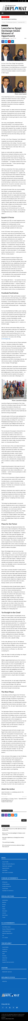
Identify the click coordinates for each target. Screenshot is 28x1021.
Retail (3, 906)
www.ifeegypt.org (6, 338)
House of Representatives (8, 929)
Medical (4, 902)
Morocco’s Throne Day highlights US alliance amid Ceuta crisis (13, 834)
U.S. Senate (5, 937)
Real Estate (5, 915)
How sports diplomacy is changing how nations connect (13, 838)
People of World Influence (8, 864)
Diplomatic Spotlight (7, 866)
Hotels (3, 908)
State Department (6, 931)
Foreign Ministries (6, 886)
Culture (4, 913)
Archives (4, 955)
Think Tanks (5, 888)
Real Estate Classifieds (7, 872)
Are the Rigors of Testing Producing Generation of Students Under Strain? (7, 800)
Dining (3, 904)
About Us (4, 960)
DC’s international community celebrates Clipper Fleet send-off (13, 846)
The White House (6, 927)
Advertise (4, 951)
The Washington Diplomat (11, 22)
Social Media (5, 947)
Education (4, 911)
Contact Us (4, 949)
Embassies (4, 882)
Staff (3, 953)
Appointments (5, 868)
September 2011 (21, 22)
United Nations (6, 884)
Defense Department (7, 933)
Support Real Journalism (8, 962)
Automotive (5, 900)
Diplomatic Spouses (7, 971)
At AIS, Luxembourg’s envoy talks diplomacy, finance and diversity (14, 829)
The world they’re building (9, 19)
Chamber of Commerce (7, 890)
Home (4, 22)
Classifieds (4, 870)
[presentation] (23, 17)
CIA (3, 935)
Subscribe (4, 958)
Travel (3, 917)
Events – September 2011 (20, 798)
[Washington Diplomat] (14, 7)
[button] (26, 13)
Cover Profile (5, 861)
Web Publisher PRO (10, 1018)
